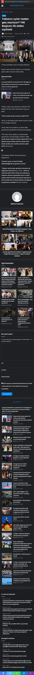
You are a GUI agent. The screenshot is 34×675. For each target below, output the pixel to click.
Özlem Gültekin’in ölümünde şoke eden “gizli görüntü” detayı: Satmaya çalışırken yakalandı (25, 281)
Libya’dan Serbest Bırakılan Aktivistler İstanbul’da (22, 572)
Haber (11, 12)
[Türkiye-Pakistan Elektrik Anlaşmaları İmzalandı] (7, 536)
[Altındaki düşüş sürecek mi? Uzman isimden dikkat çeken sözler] (7, 527)
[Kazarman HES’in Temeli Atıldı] (7, 519)
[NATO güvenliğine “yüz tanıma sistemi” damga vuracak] (25, 294)
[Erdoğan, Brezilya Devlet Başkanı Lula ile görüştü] (7, 458)
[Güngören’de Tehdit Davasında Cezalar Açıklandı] (8, 294)
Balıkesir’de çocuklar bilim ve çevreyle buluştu (22, 438)
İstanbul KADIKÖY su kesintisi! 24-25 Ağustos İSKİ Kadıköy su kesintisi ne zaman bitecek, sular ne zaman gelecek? (16, 84)
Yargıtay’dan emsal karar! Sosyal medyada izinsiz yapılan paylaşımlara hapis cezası (22, 475)
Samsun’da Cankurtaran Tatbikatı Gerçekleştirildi (21, 580)
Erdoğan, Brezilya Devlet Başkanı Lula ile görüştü (21, 457)
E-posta (4, 370)
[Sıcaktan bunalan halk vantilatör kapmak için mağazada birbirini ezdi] (25, 312)
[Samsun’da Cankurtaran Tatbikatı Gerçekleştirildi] (7, 581)
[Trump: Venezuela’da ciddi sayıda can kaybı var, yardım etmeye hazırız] (7, 564)
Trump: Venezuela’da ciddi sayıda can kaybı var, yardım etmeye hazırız (22, 564)
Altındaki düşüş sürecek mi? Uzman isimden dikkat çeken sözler (22, 527)
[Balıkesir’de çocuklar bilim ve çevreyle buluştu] (7, 439)
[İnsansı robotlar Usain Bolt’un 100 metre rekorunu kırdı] (7, 485)
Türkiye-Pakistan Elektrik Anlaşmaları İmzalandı (21, 534)
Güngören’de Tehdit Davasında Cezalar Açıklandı (8, 301)
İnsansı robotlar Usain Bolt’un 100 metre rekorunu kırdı (22, 485)
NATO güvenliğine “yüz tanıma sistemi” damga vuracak (25, 301)
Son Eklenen (17, 402)
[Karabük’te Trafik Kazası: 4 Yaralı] (7, 556)
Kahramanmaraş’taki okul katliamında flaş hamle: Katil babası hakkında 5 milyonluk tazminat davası (8, 281)
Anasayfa (6, 12)
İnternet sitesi (5, 376)
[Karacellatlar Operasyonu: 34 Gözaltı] (8, 312)
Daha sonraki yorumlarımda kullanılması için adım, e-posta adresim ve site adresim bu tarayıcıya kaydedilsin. (16, 386)
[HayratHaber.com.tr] (17, 5)
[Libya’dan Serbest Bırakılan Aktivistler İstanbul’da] (7, 573)
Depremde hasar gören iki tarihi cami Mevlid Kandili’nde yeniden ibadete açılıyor (22, 95)
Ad (2, 363)
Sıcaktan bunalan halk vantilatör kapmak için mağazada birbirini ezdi (24, 321)
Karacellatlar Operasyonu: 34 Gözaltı (6, 319)
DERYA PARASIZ (8, 33)
